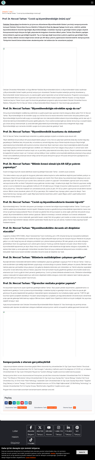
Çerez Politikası (31, 457)
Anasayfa (5, 11)
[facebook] (6, 402)
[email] (30, 402)
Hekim (15, 437)
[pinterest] (22, 402)
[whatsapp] (18, 402)
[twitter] (10, 402)
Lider (10, 11)
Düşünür (15, 442)
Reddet (53, 453)
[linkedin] (14, 402)
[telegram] (26, 402)
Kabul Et (82, 452)
